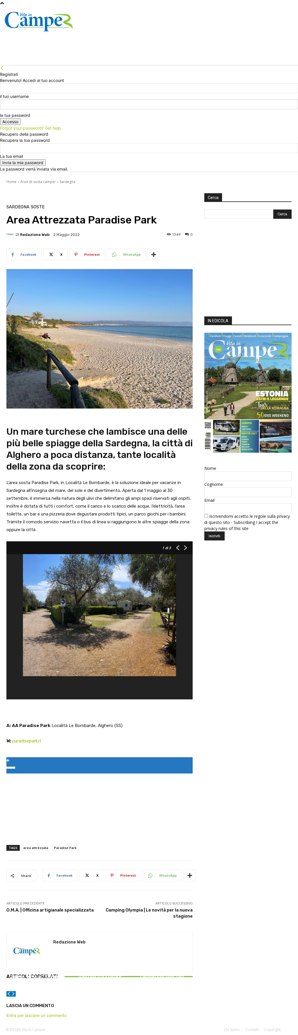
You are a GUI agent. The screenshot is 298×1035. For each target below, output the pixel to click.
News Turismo (36, 959)
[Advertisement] (248, 269)
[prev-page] (8, 994)
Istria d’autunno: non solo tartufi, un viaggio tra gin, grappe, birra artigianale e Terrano (37, 973)
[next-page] (13, 994)
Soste (38, 207)
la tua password (15, 115)
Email (209, 500)
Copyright (272, 1029)
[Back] (2, 68)
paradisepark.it (26, 741)
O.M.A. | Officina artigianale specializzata (50, 910)
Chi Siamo (232, 1029)
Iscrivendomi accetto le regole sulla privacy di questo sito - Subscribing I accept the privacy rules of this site (247, 522)
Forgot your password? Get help (30, 128)
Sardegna (67, 181)
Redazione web (34, 235)
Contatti (252, 1029)
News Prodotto (161, 964)
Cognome (213, 484)
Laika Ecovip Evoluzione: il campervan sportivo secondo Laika (161, 976)
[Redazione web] (11, 234)
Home (11, 181)
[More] (154, 254)
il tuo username (14, 96)
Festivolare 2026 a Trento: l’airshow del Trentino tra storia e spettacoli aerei (99, 973)
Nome (210, 468)
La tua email (11, 156)
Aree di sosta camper (38, 181)
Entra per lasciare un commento (36, 1015)
